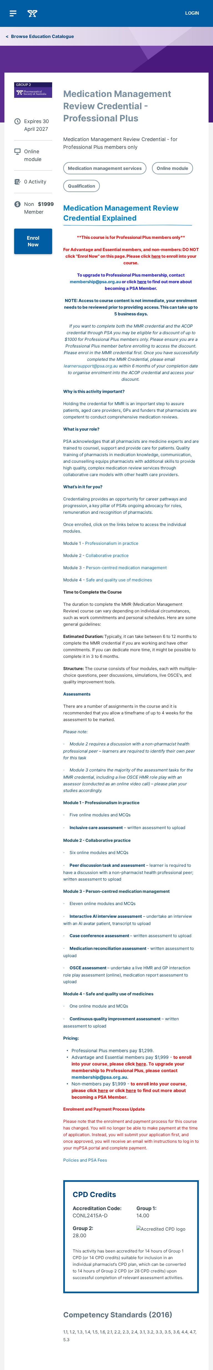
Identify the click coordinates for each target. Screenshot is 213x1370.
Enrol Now (33, 241)
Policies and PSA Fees (85, 1160)
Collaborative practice (107, 555)
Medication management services (105, 168)
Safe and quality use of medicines (119, 579)
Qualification (81, 186)
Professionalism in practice (111, 543)
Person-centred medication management (126, 567)
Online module (172, 168)
